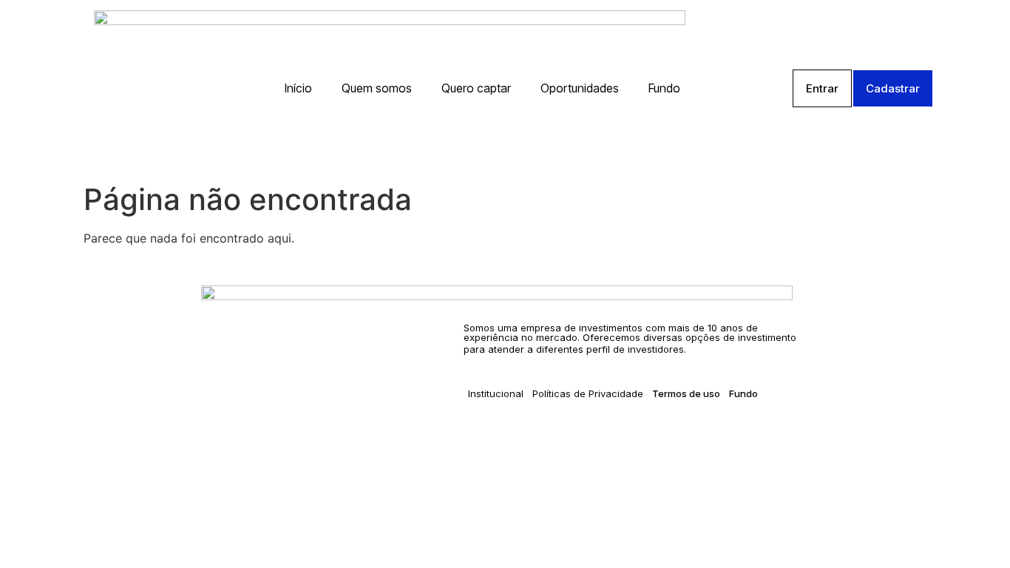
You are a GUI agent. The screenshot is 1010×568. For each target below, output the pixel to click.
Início (298, 88)
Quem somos (377, 88)
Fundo (664, 88)
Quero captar (476, 88)
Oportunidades (579, 88)
